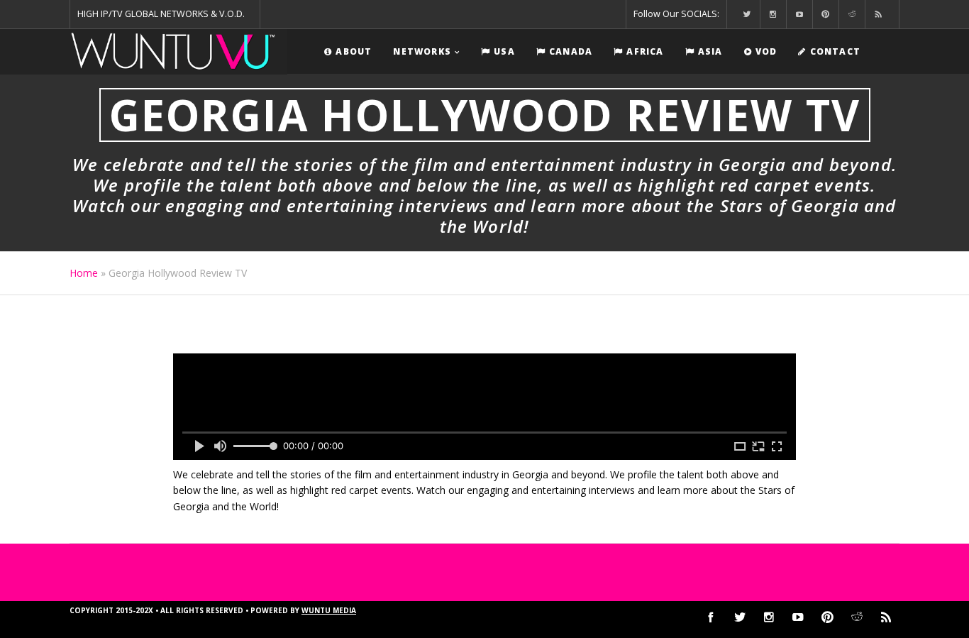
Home (84, 273)
